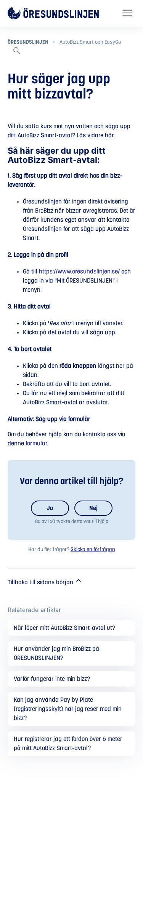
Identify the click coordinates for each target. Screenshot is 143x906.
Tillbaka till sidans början (41, 582)
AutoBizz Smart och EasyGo (90, 42)
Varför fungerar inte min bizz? (52, 679)
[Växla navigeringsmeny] (127, 13)
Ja (50, 508)
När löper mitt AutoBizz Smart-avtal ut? (64, 628)
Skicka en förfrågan (93, 549)
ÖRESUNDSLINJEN (28, 42)
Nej (93, 508)
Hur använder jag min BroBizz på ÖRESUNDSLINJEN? (56, 653)
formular (36, 443)
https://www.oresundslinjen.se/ (79, 272)
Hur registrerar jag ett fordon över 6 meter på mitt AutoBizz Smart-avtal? (68, 743)
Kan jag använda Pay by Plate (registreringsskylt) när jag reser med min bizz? (68, 709)
